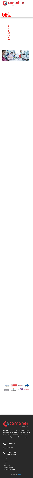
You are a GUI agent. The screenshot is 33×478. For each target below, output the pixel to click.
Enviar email (10, 447)
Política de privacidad (9, 469)
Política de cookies (9, 467)
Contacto (6, 463)
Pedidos (6, 461)
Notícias (6, 459)
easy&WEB (19, 474)
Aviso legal (7, 465)
